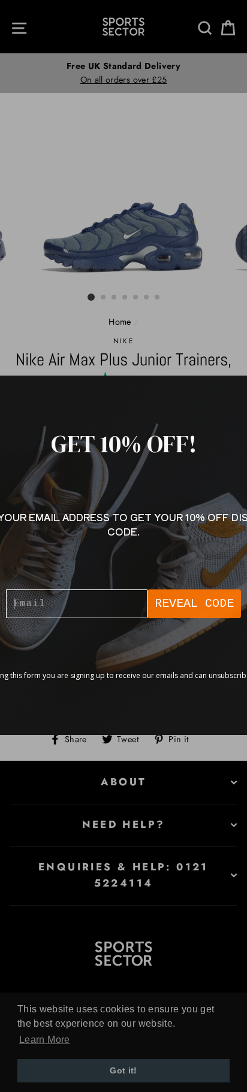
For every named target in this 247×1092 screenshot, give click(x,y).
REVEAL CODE (194, 603)
